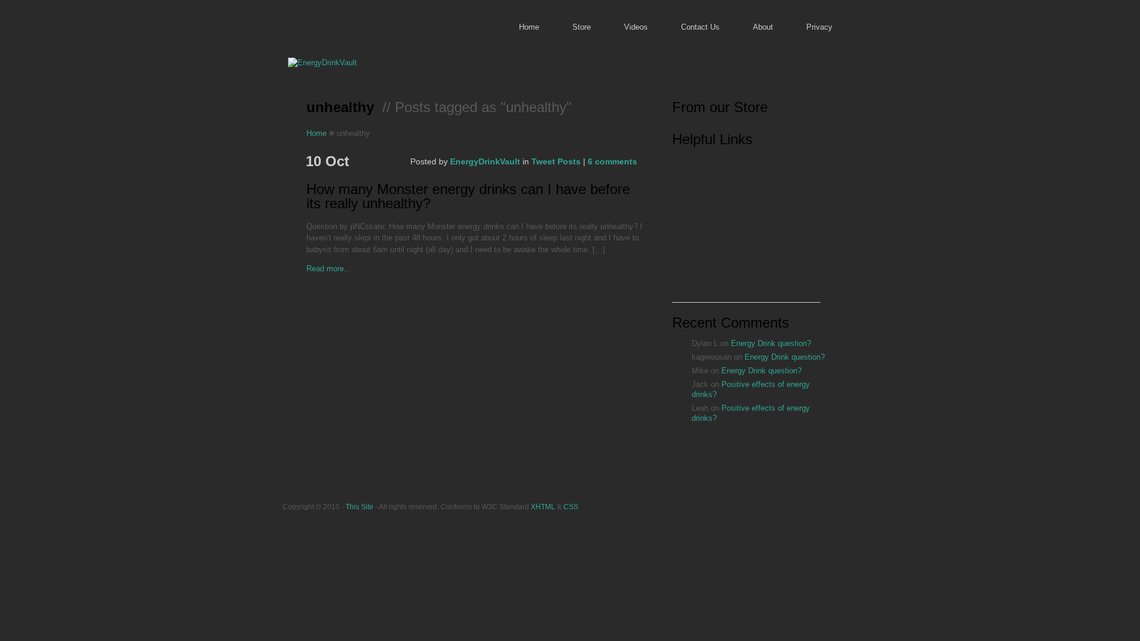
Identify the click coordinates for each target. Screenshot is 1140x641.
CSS (570, 506)
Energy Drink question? (771, 343)
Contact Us (700, 27)
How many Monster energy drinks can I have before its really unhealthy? (468, 196)
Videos (636, 27)
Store (581, 27)
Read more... (328, 268)
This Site (359, 506)
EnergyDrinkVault (485, 161)
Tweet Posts (556, 161)
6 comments (612, 161)
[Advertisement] (746, 228)
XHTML (543, 506)
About (763, 27)
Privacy (819, 27)
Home (529, 27)
